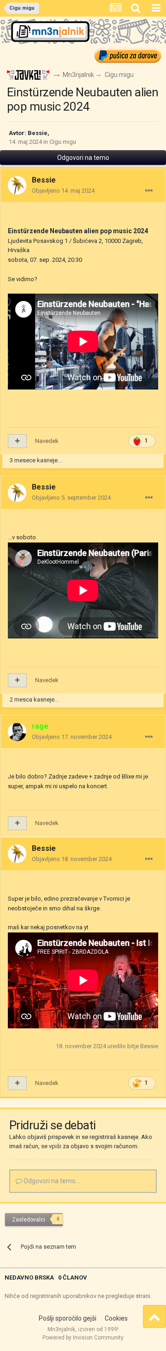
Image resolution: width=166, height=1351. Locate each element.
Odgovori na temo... (51, 1181)
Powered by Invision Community (83, 1337)
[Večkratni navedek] (17, 441)
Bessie (37, 133)
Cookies (116, 1318)
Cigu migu (62, 141)
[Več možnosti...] (149, 190)
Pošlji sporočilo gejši (67, 1318)
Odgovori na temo (83, 157)
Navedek (47, 440)
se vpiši (51, 1146)
